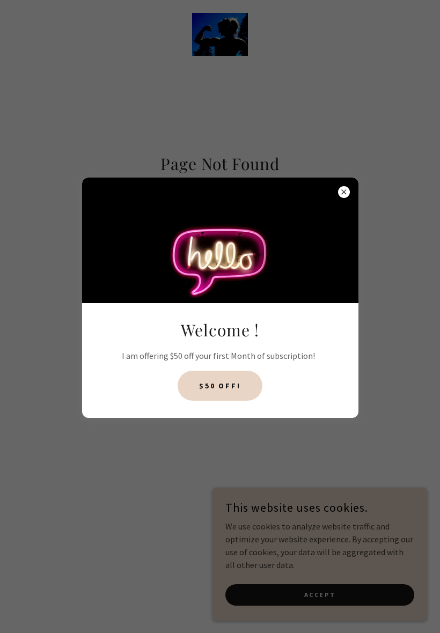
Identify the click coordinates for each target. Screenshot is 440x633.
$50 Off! (220, 386)
